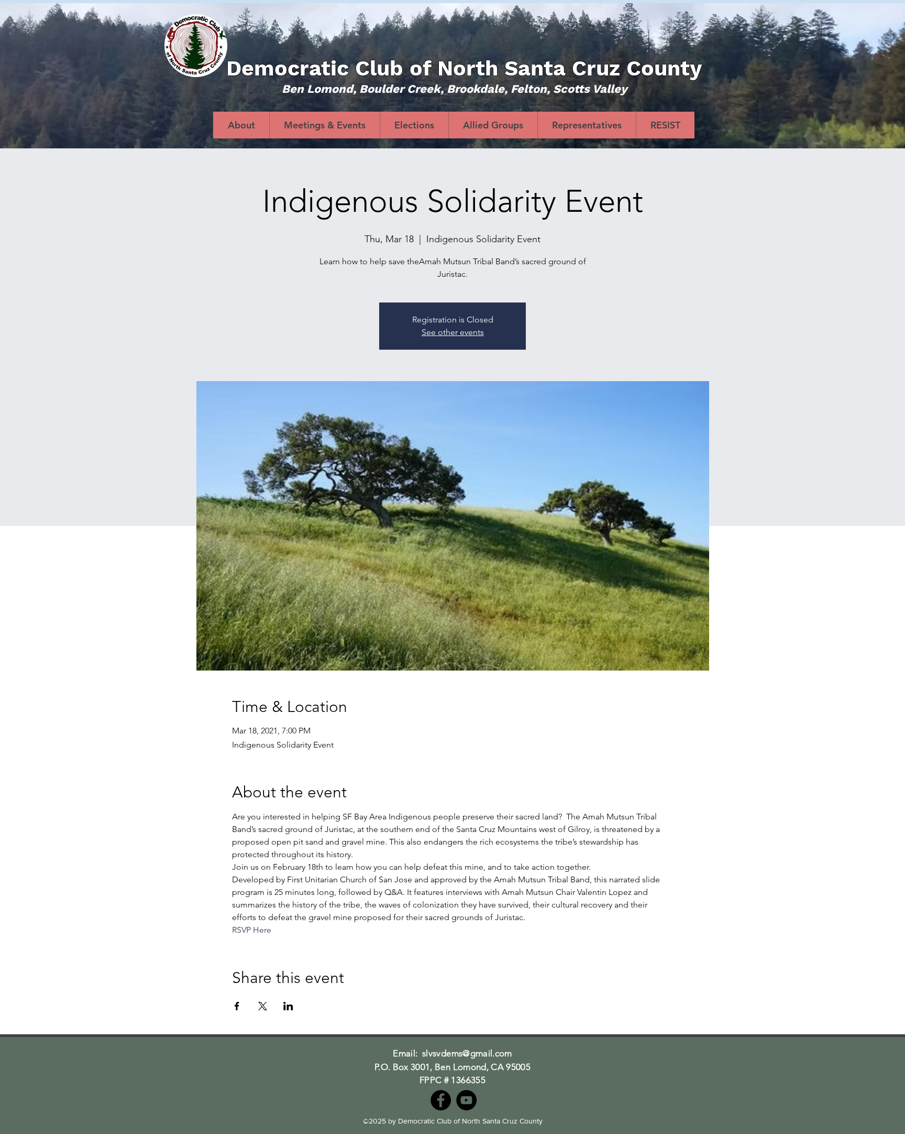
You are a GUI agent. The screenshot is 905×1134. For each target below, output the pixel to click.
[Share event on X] (263, 1006)
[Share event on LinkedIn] (288, 1006)
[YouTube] (466, 1100)
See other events (453, 332)
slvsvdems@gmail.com (467, 1053)
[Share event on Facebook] (237, 1006)
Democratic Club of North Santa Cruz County (464, 68)
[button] (414, 125)
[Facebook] (441, 1100)
